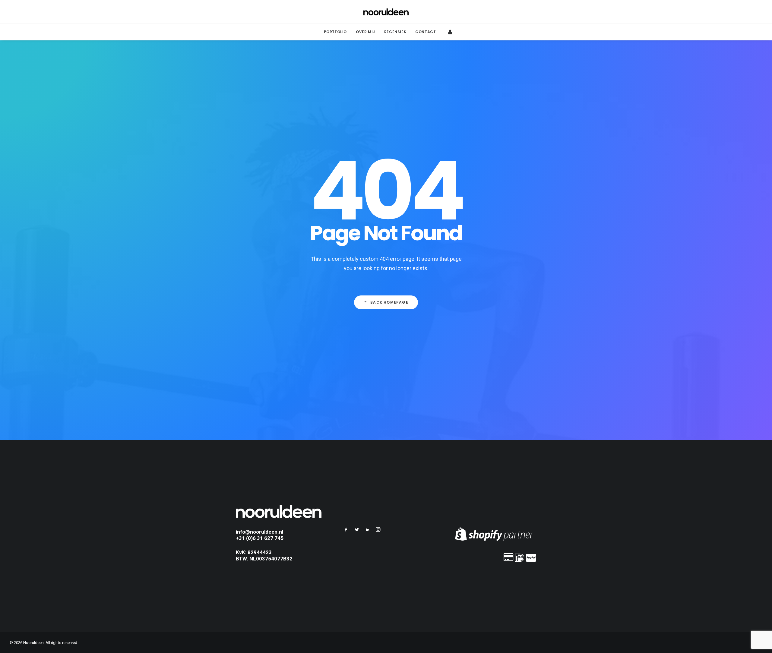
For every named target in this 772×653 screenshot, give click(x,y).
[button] (346, 530)
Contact (425, 31)
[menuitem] (335, 32)
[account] (449, 32)
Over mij (365, 31)
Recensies (395, 31)
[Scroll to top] (760, 629)
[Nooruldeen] (386, 11)
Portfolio (335, 31)
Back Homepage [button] (389, 302)
